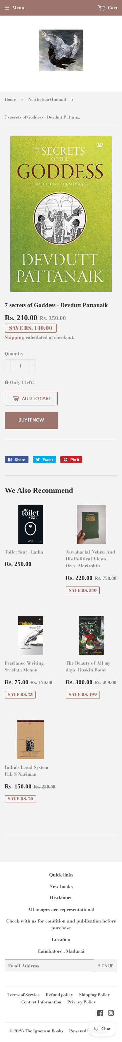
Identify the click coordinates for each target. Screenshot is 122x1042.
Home (10, 99)
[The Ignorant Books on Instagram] (111, 1014)
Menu (18, 7)
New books (61, 886)
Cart (112, 7)
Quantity (14, 353)
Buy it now (31, 420)
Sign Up (105, 966)
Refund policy (59, 995)
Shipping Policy (94, 995)
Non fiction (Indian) (47, 99)
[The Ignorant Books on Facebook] (100, 1014)
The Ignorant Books (44, 1031)
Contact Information (41, 1002)
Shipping (14, 337)
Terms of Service (24, 995)
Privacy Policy (81, 1002)
